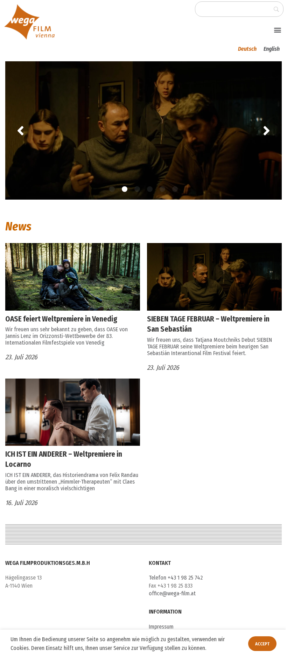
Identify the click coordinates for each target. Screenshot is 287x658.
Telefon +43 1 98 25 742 (176, 577)
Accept (257, 643)
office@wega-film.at (172, 593)
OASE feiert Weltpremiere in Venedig (61, 319)
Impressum (161, 626)
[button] (278, 29)
